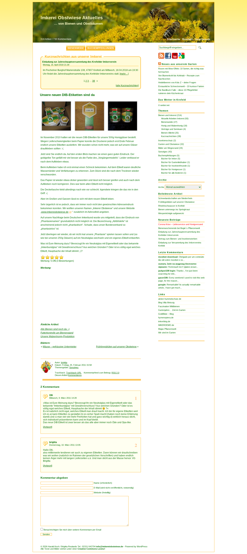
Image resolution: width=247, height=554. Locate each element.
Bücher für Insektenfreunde (174, 166)
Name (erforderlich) (103, 483)
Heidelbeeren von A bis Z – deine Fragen (177, 82)
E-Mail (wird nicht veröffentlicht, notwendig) (114, 488)
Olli (51, 395)
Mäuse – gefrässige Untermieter (59, 346)
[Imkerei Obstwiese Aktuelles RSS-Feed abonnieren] (161, 58)
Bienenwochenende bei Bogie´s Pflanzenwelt (179, 228)
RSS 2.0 (115, 373)
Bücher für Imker (169, 158)
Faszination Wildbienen (169, 306)
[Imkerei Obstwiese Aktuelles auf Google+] (181, 58)
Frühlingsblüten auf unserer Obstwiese (116, 346)
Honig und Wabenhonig (172, 125)
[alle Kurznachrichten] (127, 85)
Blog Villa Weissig (166, 302)
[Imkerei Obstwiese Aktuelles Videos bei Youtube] (175, 58)
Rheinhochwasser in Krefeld (171, 206)
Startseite (173, 39)
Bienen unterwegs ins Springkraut (174, 209)
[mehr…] (124, 73)
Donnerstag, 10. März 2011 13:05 (64, 445)
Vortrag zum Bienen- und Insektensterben (177, 239)
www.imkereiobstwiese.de (55, 212)
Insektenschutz (165, 140)
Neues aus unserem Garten (179, 64)
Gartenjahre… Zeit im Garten (171, 310)
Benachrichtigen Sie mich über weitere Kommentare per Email (72, 530)
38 (93, 81)
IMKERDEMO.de (166, 325)
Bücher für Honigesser (171, 169)
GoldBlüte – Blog (166, 314)
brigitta (64, 362)
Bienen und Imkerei (167, 115)
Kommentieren (75, 375)
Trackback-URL (73, 373)
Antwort (48, 427)
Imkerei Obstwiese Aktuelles (72, 17)
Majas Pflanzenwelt (167, 329)
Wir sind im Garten (167, 332)
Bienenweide (76, 48)
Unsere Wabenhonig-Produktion (57, 336)
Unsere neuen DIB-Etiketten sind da (67, 95)
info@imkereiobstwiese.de (109, 546)
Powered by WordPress (136, 546)
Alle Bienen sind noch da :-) (55, 329)
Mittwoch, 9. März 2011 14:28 (63, 398)
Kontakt (187, 39)
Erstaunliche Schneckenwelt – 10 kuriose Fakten (181, 86)
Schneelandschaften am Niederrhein (175, 198)
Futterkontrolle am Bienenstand (57, 332)
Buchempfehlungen (100, 48)
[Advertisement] (69, 295)
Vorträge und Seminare (172, 129)
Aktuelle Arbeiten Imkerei (172, 118)
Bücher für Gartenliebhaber (174, 162)
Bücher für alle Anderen (172, 173)
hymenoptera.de (165, 317)
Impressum (202, 39)
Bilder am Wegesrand (168, 148)
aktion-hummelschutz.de (169, 299)
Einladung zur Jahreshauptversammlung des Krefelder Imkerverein (79, 62)
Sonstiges (74, 367)
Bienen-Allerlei (167, 133)
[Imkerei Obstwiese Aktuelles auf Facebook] (168, 58)
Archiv (161, 187)
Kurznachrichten (169, 136)
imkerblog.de (164, 321)
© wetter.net (163, 105)
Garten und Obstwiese (168, 144)
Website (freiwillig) (102, 492)
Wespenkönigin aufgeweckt (171, 213)
